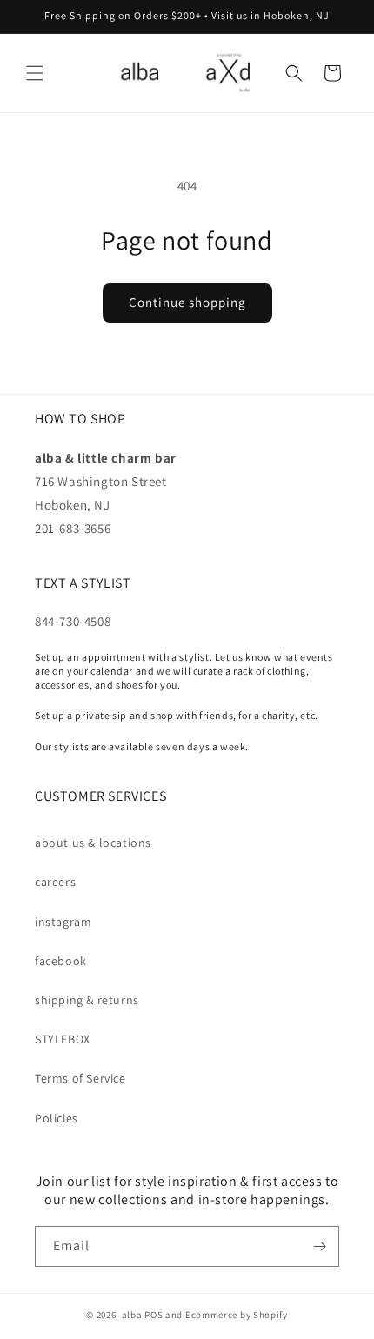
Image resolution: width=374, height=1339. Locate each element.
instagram (63, 921)
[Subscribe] (319, 1246)
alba (132, 1315)
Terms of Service (80, 1078)
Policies (56, 1118)
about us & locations (93, 842)
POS (153, 1315)
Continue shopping (187, 302)
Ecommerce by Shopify (236, 1315)
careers (55, 881)
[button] (35, 73)
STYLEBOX (62, 1039)
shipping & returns (87, 1000)
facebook (61, 961)
